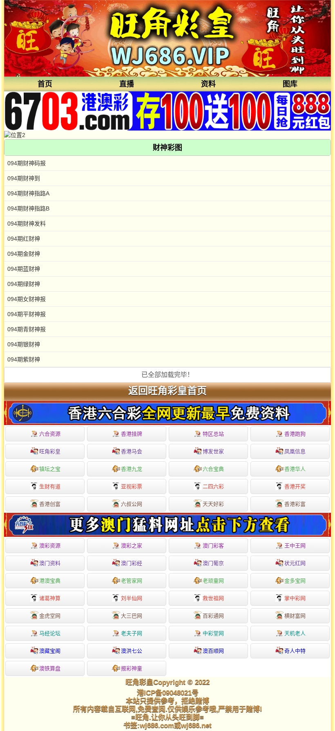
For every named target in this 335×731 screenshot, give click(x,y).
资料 (208, 84)
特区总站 (213, 434)
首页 (45, 84)
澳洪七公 (131, 651)
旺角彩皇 (49, 451)
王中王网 (295, 546)
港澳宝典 (49, 581)
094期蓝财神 (23, 269)
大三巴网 (131, 616)
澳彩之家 (131, 546)
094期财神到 (23, 178)
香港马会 (131, 451)
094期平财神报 (26, 314)
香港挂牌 (131, 434)
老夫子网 (131, 633)
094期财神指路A (28, 193)
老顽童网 (213, 581)
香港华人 (295, 469)
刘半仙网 (131, 598)
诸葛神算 (49, 598)
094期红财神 (23, 238)
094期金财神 (23, 253)
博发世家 (213, 451)
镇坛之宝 (49, 469)
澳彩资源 (49, 546)
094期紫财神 (23, 359)
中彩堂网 (213, 633)
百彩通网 (213, 616)
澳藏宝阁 (49, 651)
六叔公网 (131, 504)
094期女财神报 (26, 299)
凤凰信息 (295, 451)
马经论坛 (49, 633)
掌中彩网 (295, 598)
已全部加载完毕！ (167, 374)
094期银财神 (23, 344)
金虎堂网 (49, 616)
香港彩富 (295, 504)
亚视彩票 (131, 486)
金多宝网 (295, 581)
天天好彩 (213, 504)
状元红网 (295, 563)
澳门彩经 (131, 563)
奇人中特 (295, 651)
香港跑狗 (295, 434)
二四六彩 (213, 486)
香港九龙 (131, 469)
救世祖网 (213, 598)
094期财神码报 (26, 163)
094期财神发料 (26, 223)
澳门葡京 (213, 563)
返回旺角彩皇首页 (167, 390)
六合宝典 (213, 469)
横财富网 (295, 616)
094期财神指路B (28, 208)
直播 (126, 84)
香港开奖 (295, 486)
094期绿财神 (23, 284)
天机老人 (295, 633)
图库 (290, 84)
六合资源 (49, 434)
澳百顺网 (213, 651)
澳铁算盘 (49, 668)
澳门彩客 (213, 546)
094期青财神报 (26, 329)
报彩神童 (131, 668)
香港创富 (49, 504)
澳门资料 (49, 563)
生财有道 (49, 486)
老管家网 (131, 581)
